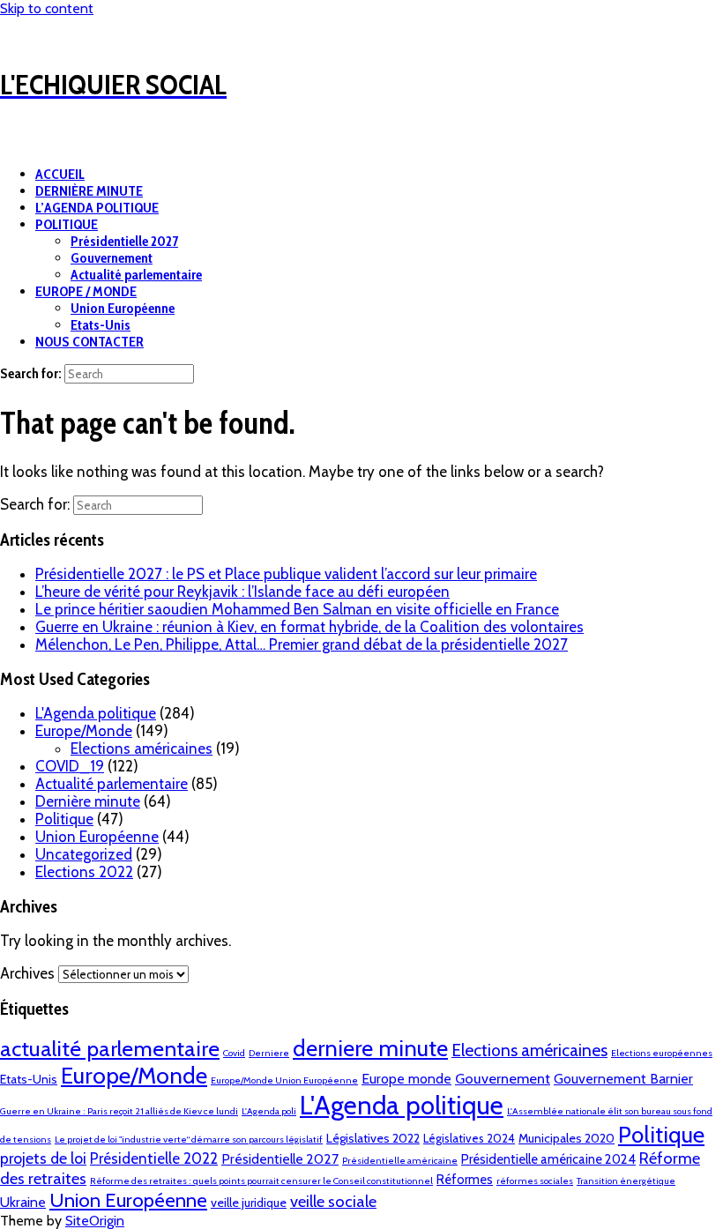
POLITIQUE (66, 224)
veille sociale (333, 1201)
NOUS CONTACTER (89, 341)
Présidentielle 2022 (154, 1158)
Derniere (269, 1053)
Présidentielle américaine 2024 (548, 1159)
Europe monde (406, 1078)
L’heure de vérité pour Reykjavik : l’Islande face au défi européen (242, 591)
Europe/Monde (83, 731)
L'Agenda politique (95, 713)
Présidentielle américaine (400, 1160)
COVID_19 (69, 766)
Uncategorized (83, 854)
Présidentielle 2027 (124, 241)
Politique (64, 819)
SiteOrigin (94, 1220)
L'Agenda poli (269, 1111)
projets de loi (43, 1158)
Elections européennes (661, 1053)
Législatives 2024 (469, 1138)
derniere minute (370, 1047)
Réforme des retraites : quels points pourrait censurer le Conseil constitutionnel (261, 1181)
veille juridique (249, 1202)
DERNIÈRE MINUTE (89, 190)
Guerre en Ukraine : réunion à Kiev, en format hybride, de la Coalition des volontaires (309, 627)
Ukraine (23, 1202)
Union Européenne (123, 308)
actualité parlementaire (110, 1048)
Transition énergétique (626, 1181)
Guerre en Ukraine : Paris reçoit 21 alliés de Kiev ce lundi (119, 1111)
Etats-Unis (100, 325)
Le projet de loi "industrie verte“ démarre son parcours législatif (189, 1139)
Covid (234, 1053)
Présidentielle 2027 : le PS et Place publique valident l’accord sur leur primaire (286, 574)
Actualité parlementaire (136, 274)
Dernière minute (87, 801)
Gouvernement (112, 258)
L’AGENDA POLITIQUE (97, 207)
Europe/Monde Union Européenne (284, 1080)
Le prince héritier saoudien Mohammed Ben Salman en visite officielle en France (297, 609)
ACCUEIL (60, 174)
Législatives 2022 (373, 1138)
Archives (27, 973)
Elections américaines (141, 748)
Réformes (464, 1180)
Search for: (31, 373)
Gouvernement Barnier (623, 1078)
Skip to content (46, 8)
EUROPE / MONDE (86, 291)
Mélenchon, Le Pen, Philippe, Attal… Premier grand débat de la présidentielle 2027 (301, 644)
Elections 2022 (84, 872)
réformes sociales (534, 1181)
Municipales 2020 (566, 1138)
